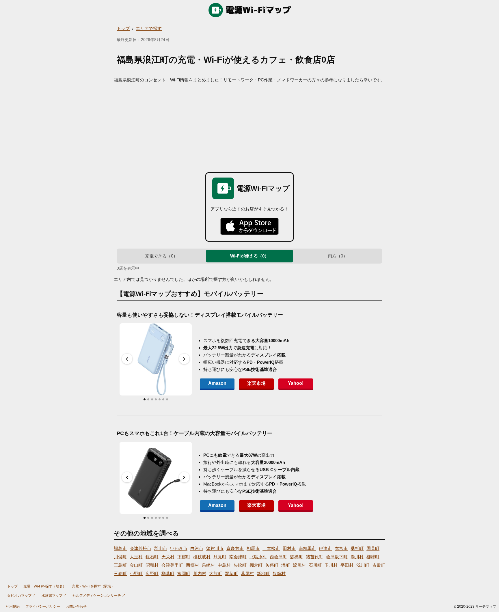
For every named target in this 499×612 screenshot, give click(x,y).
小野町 (136, 573)
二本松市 (271, 548)
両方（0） (337, 255)
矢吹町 (240, 565)
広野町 (152, 573)
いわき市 (178, 548)
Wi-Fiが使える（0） (249, 255)
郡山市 (160, 548)
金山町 (136, 565)
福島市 (120, 548)
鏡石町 (152, 556)
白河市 (196, 548)
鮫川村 (299, 565)
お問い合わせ (76, 606)
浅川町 (362, 565)
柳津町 (372, 556)
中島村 (224, 565)
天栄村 (167, 556)
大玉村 (136, 556)
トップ (123, 28)
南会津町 (238, 556)
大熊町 (215, 573)
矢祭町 (271, 565)
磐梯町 (296, 556)
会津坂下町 (337, 556)
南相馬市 (307, 548)
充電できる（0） (161, 255)
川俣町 (120, 556)
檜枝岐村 (202, 556)
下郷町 (183, 556)
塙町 (285, 565)
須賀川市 (215, 548)
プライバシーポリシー (42, 606)
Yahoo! (296, 383)
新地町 (263, 573)
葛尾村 (247, 573)
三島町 (120, 565)
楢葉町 (167, 573)
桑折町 (357, 548)
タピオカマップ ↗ (21, 596)
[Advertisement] (249, 126)
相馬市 (253, 548)
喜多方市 (235, 548)
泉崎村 (208, 565)
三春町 (120, 573)
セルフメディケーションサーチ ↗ (98, 596)
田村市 (289, 548)
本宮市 (341, 548)
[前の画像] (127, 359)
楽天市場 (256, 383)
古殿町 (378, 565)
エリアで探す (149, 28)
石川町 (315, 565)
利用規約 (13, 606)
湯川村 (357, 556)
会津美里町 (172, 565)
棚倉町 (256, 565)
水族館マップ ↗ (54, 596)
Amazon (217, 383)
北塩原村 (258, 556)
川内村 (199, 573)
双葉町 (231, 573)
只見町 (219, 556)
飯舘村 (279, 573)
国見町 (372, 548)
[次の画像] (184, 359)
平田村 (346, 565)
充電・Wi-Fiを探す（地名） (44, 586)
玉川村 (331, 565)
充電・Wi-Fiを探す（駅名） (93, 586)
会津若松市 (140, 548)
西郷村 (192, 565)
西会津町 (278, 556)
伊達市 (325, 548)
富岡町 (183, 573)
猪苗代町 (314, 556)
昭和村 (152, 565)
